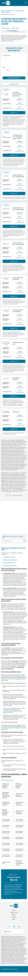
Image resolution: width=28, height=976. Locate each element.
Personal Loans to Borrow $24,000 (6, 820)
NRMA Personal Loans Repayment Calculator (6, 804)
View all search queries (7, 780)
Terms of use (13, 912)
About (13, 910)
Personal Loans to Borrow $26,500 (6, 838)
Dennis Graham (15, 28)
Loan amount (6, 55)
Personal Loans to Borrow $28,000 (19, 844)
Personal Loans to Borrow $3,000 (19, 855)
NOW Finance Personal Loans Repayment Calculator (19, 785)
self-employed (9, 760)
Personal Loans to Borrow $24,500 (19, 820)
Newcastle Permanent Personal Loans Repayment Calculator (5, 812)
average (15, 711)
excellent (7, 711)
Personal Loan (16, 411)
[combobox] (14, 931)
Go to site (12, 112)
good (11, 711)
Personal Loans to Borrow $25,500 (6, 832)
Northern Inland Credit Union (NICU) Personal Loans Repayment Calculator (6, 795)
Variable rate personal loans (10, 560)
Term (4, 67)
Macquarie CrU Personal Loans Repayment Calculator (5, 785)
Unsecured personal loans (10, 565)
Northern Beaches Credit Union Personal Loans (20, 795)
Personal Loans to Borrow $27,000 (19, 838)
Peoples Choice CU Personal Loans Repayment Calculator (20, 862)
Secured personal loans (9, 562)
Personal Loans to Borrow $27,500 (6, 844)
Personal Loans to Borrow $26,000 (19, 832)
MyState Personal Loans (6, 863)
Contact (13, 917)
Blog (13, 919)
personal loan (15, 674)
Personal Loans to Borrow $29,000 (19, 849)
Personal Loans (10, 10)
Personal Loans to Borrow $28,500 (6, 849)
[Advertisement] (14, 525)
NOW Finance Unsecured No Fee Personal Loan (17, 94)
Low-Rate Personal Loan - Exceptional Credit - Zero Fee (17, 136)
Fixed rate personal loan (9, 557)
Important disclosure (8, 14)
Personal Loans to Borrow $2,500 (6, 826)
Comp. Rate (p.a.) (19, 108)
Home (2, 10)
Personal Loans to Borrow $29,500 (6, 855)
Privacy (14, 914)
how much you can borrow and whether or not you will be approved (13, 728)
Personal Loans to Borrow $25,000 (19, 826)
